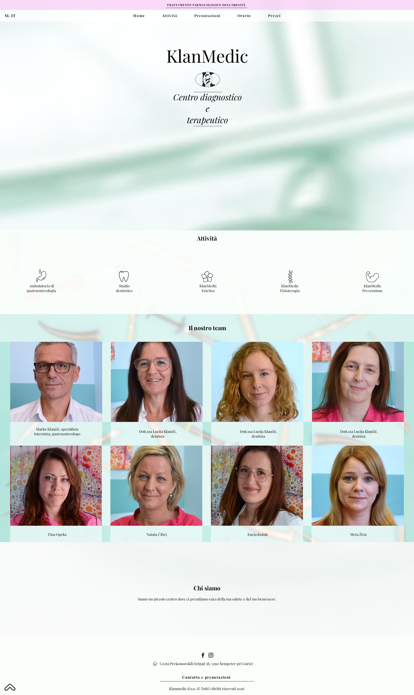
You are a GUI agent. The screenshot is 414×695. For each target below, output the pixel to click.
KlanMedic (208, 285)
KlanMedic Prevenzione (372, 288)
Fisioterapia (290, 290)
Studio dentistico (124, 288)
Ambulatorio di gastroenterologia (42, 288)
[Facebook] (203, 655)
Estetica (208, 290)
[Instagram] (211, 655)
